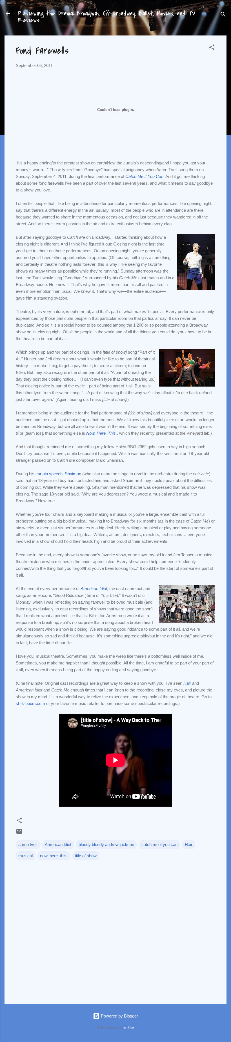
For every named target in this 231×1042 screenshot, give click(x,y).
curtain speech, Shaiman (58, 473)
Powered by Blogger (119, 1016)
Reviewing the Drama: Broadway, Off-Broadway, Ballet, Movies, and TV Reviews (106, 17)
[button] (211, 48)
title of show (86, 855)
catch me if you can (159, 844)
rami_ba (128, 1027)
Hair (188, 844)
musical (25, 855)
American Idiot (58, 844)
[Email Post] (19, 833)
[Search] (223, 15)
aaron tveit (27, 844)
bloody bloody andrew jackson (106, 844)
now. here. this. (54, 855)
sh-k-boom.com (30, 703)
